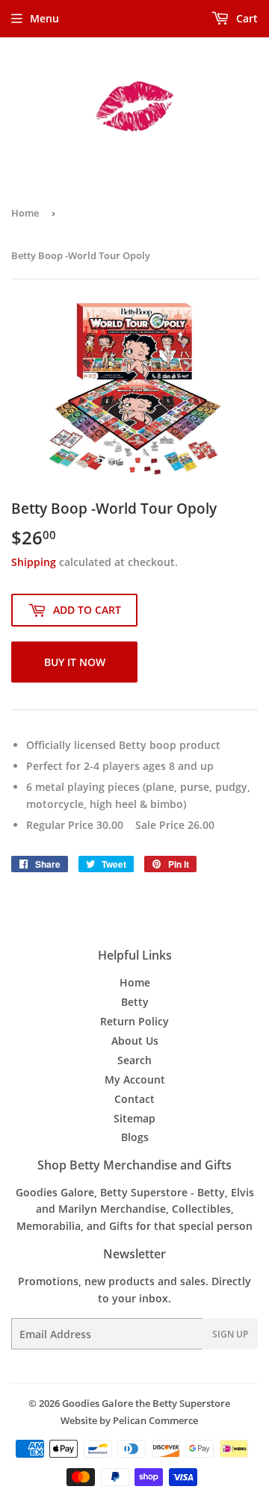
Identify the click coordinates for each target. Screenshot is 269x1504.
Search (134, 1060)
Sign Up (230, 1334)
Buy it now (74, 662)
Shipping (33, 562)
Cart (245, 18)
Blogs (135, 1137)
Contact (134, 1099)
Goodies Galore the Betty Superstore (146, 1403)
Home (25, 213)
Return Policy (134, 1021)
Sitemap (134, 1118)
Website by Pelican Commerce (129, 1420)
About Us (134, 1041)
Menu (44, 18)
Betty (135, 1002)
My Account (135, 1079)
